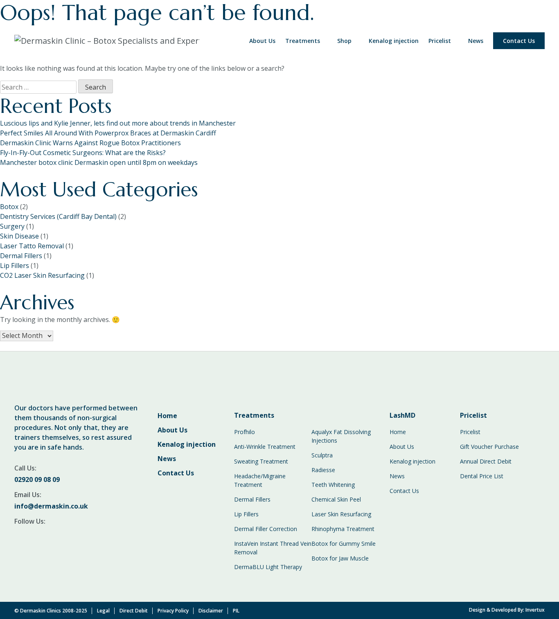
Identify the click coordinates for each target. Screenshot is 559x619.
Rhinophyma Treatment (342, 529)
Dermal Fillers (21, 255)
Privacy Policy (173, 610)
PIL (236, 610)
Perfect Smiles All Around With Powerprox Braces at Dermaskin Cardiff (108, 132)
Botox (9, 206)
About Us (262, 41)
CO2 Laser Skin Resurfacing (42, 275)
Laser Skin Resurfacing (341, 514)
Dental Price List (481, 476)
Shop (344, 41)
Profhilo (244, 432)
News (475, 41)
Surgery (12, 226)
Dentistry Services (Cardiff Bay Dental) (58, 216)
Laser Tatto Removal (32, 245)
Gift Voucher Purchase (489, 446)
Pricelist (439, 41)
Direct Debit (133, 610)
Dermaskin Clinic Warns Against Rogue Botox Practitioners (90, 142)
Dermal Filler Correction (265, 529)
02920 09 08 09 (37, 479)
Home (167, 415)
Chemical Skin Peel (336, 499)
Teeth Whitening (333, 484)
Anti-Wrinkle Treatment (264, 446)
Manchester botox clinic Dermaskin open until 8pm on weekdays (99, 162)
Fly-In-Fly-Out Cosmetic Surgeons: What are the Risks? (83, 152)
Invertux (535, 609)
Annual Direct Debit (486, 461)
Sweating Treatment (261, 461)
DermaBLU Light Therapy (268, 567)
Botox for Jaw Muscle (340, 558)
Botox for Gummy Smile (343, 543)
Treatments (302, 41)
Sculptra (322, 455)
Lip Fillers (14, 265)
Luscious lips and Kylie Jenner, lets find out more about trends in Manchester (118, 123)
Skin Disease (19, 236)
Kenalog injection (394, 41)
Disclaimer (210, 610)
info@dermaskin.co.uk (51, 506)
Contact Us (519, 41)
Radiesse (323, 470)
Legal (103, 610)
